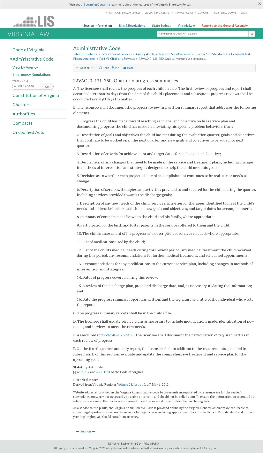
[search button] (252, 34)
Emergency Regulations (31, 74)
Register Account (224, 12)
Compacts (22, 123)
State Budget (161, 25)
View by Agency (25, 67)
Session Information (97, 25)
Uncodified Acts (28, 132)
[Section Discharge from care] (92, 67)
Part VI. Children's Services (117, 58)
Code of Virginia (28, 49)
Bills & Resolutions (132, 25)
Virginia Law (186, 25)
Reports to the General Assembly (225, 25)
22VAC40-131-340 (116, 334)
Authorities (24, 113)
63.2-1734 (103, 372)
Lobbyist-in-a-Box (131, 443)
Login (244, 12)
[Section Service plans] (77, 67)
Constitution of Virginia (36, 95)
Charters (21, 104)
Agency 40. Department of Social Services (163, 54)
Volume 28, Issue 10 (131, 384)
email (129, 67)
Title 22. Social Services (116, 54)
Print (105, 67)
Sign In (212, 448)
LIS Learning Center (94, 4)
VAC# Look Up (20, 80)
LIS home (203, 12)
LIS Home (113, 443)
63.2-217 (83, 372)
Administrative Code (33, 58)
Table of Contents (85, 54)
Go (47, 86)
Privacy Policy (184, 12)
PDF (117, 67)
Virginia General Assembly (123, 12)
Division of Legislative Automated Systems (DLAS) (179, 448)
